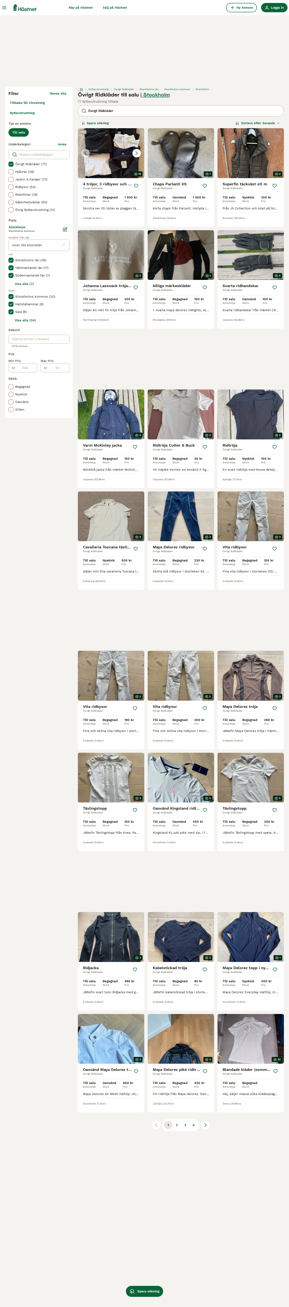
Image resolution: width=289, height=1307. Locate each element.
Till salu (18, 132)
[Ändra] (65, 229)
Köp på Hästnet (81, 8)
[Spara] (136, 186)
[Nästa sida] (205, 1125)
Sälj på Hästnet (115, 8)
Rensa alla (58, 93)
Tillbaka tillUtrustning (27, 103)
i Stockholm (155, 95)
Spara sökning (98, 123)
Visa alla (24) (25, 320)
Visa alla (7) (24, 284)
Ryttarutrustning (22, 113)
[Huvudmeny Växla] (4, 7)
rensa (62, 144)
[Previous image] (85, 153)
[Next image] (136, 153)
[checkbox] (11, 164)
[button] (111, 153)
